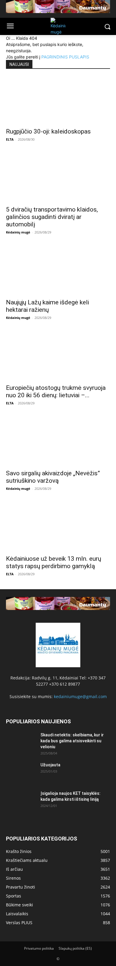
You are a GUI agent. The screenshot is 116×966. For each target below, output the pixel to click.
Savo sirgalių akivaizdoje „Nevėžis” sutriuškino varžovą (53, 477)
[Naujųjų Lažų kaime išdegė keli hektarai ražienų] (58, 271)
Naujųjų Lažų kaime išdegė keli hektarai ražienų (47, 306)
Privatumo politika (39, 948)
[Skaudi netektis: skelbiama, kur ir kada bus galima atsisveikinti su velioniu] (21, 742)
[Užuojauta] (21, 772)
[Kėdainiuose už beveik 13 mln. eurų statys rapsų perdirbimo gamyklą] (58, 527)
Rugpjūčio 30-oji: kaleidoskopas (48, 131)
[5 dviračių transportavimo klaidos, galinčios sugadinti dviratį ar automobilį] (58, 178)
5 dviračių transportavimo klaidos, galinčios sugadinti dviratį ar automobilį (52, 217)
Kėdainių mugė (18, 232)
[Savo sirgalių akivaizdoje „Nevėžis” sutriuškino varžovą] (58, 442)
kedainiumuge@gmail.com (80, 696)
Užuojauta (50, 764)
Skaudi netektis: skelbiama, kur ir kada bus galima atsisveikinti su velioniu (72, 741)
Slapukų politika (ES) (75, 948)
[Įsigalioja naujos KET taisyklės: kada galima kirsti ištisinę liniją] (21, 800)
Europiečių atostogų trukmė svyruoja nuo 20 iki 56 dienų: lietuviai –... (56, 391)
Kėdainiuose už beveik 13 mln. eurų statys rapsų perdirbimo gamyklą (53, 562)
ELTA (10, 139)
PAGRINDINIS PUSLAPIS (65, 56)
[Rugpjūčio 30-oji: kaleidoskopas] (58, 100)
